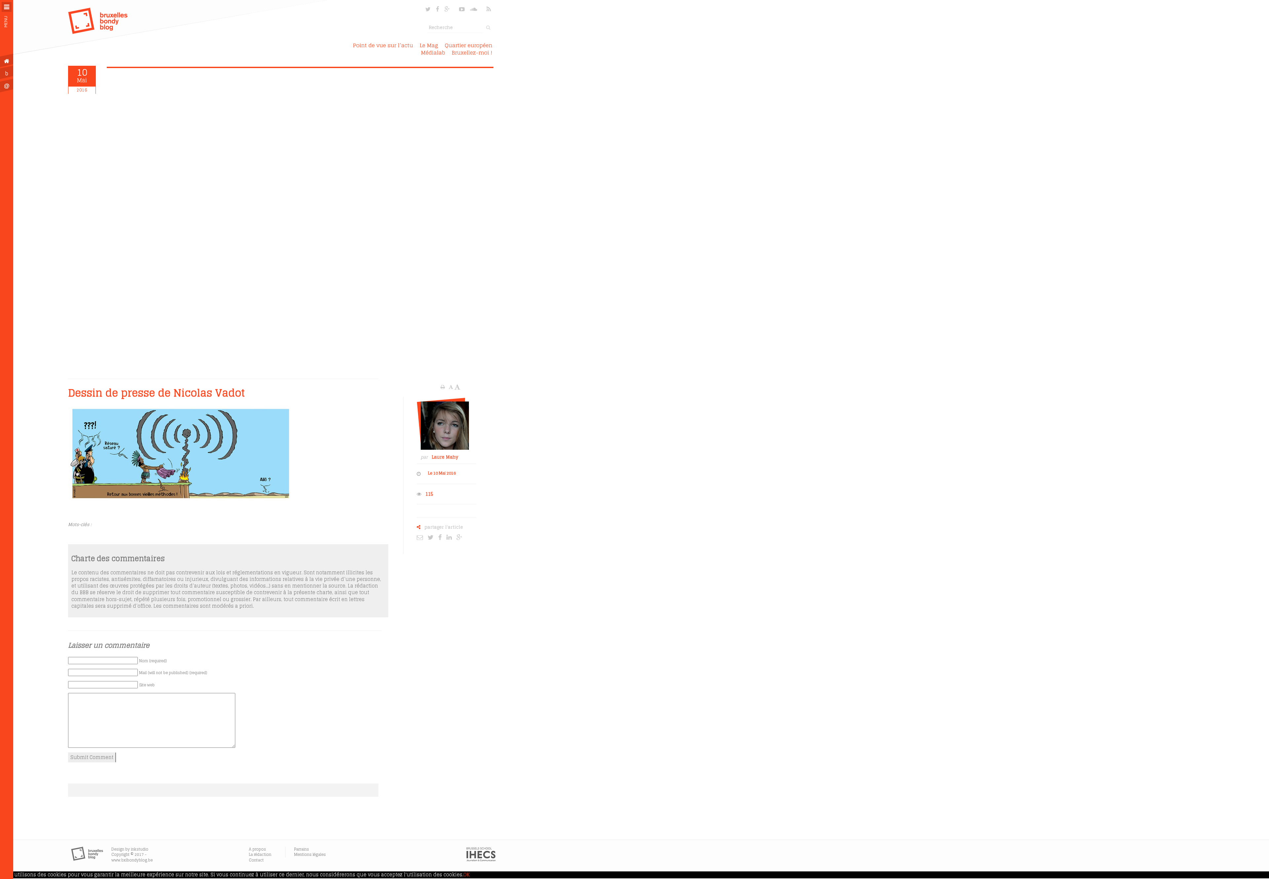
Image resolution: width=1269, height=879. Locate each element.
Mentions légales (310, 854)
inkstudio (139, 849)
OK (466, 874)
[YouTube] (462, 9)
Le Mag (429, 45)
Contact (256, 860)
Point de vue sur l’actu (383, 45)
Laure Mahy (445, 457)
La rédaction (260, 854)
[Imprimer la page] (443, 387)
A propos (257, 849)
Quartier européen (468, 45)
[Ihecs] (481, 860)
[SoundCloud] (474, 9)
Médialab (433, 52)
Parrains (301, 849)
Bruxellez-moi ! (472, 52)
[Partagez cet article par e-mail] (421, 537)
